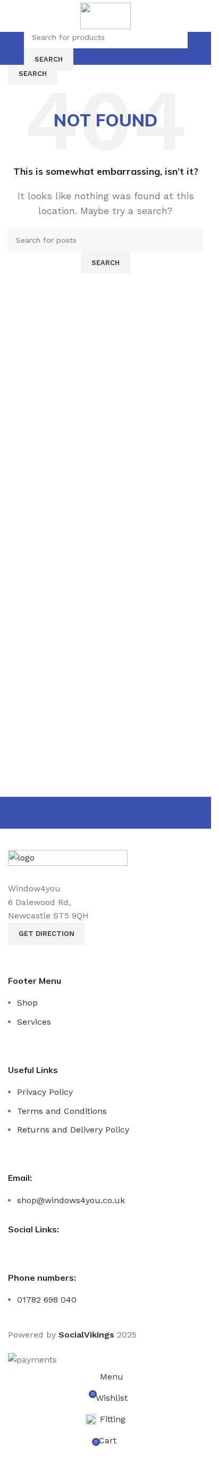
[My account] (197, 48)
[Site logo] (105, 15)
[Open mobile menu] (14, 48)
